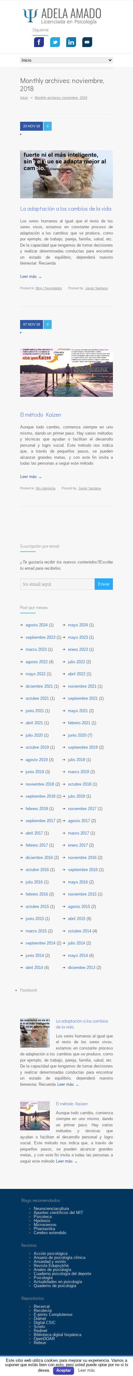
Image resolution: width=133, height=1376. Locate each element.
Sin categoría (45, 488)
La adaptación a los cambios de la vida (65, 208)
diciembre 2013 (81, 967)
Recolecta (43, 1310)
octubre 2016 (37, 869)
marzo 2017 (78, 833)
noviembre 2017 (82, 808)
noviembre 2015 (82, 894)
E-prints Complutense (53, 1314)
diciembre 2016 (39, 857)
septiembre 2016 (83, 869)
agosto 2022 (37, 662)
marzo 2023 (36, 649)
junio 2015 (35, 918)
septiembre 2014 (40, 943)
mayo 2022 (35, 674)
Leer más (86, 1370)
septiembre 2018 (40, 796)
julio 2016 (34, 882)
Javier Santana (96, 288)
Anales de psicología (52, 1269)
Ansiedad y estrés (50, 1261)
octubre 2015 (37, 906)
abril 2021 (34, 723)
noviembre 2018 (40, 784)
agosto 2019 (37, 759)
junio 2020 (77, 735)
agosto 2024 (37, 625)
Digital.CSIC (45, 1322)
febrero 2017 (37, 845)
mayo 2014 (78, 955)
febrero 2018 (37, 808)
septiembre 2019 (83, 747)
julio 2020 (34, 735)
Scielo (39, 1326)
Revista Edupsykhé (51, 1265)
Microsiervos (45, 1224)
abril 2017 (34, 833)
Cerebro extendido (50, 1232)
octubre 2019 (37, 747)
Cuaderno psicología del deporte (62, 1273)
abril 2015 (76, 918)
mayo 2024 (78, 625)
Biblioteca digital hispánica (57, 1334)
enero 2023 (78, 649)
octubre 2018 (79, 784)
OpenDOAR (44, 1338)
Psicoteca (43, 1216)
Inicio (24, 97)
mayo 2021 (78, 710)
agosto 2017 (79, 820)
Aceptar (63, 1370)
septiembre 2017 (40, 820)
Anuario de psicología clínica (59, 1257)
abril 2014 (34, 967)
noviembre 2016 (82, 857)
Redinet (40, 1330)
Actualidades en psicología (58, 1281)
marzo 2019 (78, 771)
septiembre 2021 (83, 698)
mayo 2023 (78, 637)
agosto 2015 (79, 906)
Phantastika (44, 1228)
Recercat (42, 1306)
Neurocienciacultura (51, 1208)
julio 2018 (76, 796)
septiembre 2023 (40, 637)
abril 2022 (76, 674)
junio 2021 (35, 710)
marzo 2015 (36, 931)
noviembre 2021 (82, 686)
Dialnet (40, 1318)
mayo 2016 (78, 882)
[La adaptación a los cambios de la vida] (66, 174)
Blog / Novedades (49, 288)
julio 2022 (76, 662)
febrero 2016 (37, 894)
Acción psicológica (50, 1253)
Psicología (43, 1277)
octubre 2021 (37, 698)
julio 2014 (76, 943)
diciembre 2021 (39, 686)
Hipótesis (42, 1220)
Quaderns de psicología (55, 1285)
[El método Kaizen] (35, 1115)
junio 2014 (35, 955)
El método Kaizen (40, 414)
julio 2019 (76, 759)
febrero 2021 (79, 723)
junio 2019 (35, 771)
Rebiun (40, 1342)
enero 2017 (78, 845)
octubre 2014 (79, 931)
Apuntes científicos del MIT (58, 1212)
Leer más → (31, 276)
